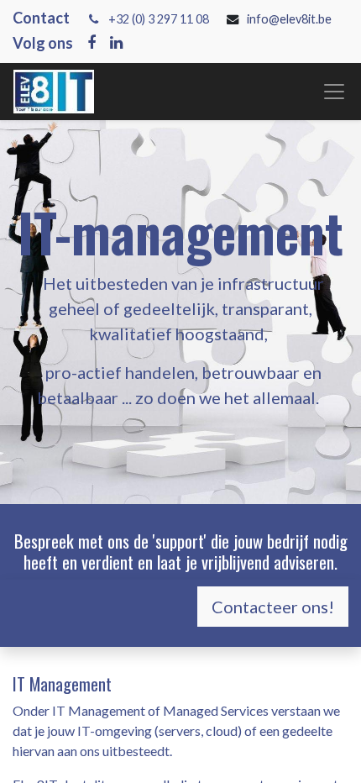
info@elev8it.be (290, 19)
